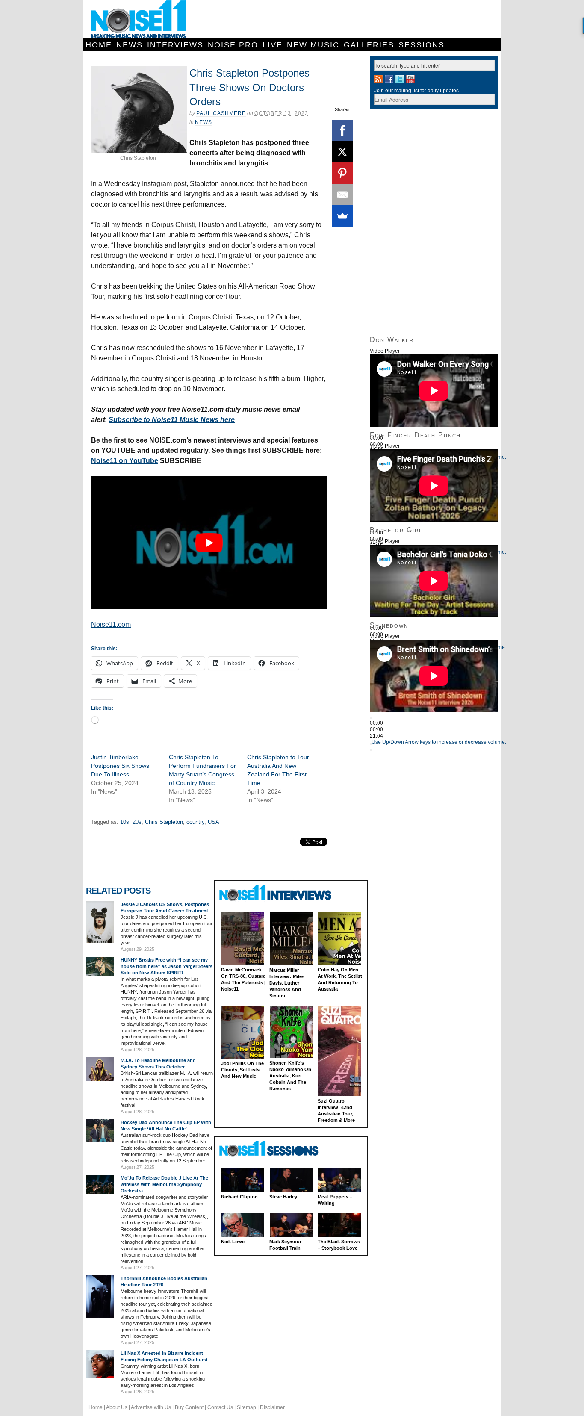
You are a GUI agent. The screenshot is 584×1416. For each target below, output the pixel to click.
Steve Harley (283, 1196)
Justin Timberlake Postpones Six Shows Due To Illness (120, 766)
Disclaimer (272, 1407)
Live (273, 45)
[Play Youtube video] (209, 542)
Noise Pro (233, 45)
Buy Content (189, 1407)
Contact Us (220, 1407)
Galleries (369, 45)
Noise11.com (111, 624)
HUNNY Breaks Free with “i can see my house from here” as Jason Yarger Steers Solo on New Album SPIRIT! (166, 966)
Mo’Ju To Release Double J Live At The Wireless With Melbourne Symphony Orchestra (164, 1184)
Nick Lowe (233, 1241)
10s (124, 822)
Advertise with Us (151, 1407)
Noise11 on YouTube (124, 460)
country (195, 822)
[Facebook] (342, 130)
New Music (313, 45)
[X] (342, 151)
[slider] (439, 742)
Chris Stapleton (164, 822)
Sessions (421, 45)
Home (99, 45)
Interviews (175, 45)
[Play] (371, 718)
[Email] (342, 194)
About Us (116, 1407)
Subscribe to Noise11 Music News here (172, 419)
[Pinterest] (342, 173)
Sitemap (246, 1407)
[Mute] (371, 744)
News (129, 45)
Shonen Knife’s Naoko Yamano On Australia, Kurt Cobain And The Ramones (290, 1075)
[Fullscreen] (371, 750)
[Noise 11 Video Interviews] (276, 893)
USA (213, 822)
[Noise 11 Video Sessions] (276, 1149)
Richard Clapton (239, 1196)
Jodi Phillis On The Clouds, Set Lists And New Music (242, 1070)
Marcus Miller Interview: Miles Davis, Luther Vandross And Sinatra (286, 983)
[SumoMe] (342, 216)
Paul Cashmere (221, 113)
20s (137, 822)
